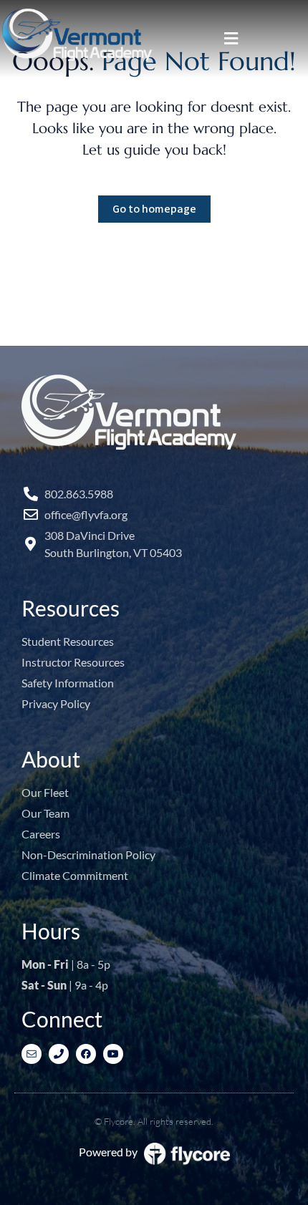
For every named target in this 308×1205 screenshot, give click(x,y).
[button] (231, 39)
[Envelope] (31, 1054)
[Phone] (59, 1054)
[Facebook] (86, 1054)
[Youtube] (113, 1054)
